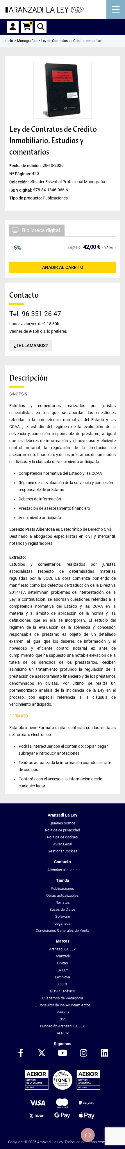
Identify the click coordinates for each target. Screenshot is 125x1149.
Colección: (19, 181)
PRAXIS (62, 1012)
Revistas (63, 902)
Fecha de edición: (26, 165)
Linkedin (104, 1053)
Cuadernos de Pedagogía (62, 998)
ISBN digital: (21, 190)
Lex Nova (62, 977)
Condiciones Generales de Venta (62, 930)
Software (62, 916)
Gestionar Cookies (63, 851)
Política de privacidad (62, 830)
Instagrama (83, 1053)
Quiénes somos (62, 823)
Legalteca (62, 923)
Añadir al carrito (62, 267)
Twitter (41, 1053)
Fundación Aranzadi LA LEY (62, 1026)
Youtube (62, 1053)
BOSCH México (62, 991)
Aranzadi (63, 956)
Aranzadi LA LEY (62, 949)
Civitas (62, 963)
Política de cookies (62, 837)
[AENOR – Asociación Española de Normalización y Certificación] (62, 1088)
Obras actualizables (62, 895)
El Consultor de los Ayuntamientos (63, 1005)
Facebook (20, 1053)
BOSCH (62, 984)
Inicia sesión (13, 27)
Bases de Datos (62, 909)
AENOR (63, 1033)
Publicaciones (62, 888)
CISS (63, 1019)
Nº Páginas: (20, 173)
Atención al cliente (62, 870)
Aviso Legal (62, 844)
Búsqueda (41, 27)
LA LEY (62, 970)
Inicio (9, 41)
